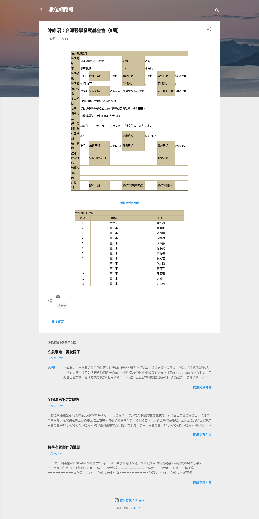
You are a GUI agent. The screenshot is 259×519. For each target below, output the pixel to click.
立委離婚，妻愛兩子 (64, 352)
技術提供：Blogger (132, 500)
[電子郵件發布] (58, 298)
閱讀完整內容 (202, 387)
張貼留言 (58, 321)
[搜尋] (217, 11)
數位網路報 (61, 10)
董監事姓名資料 (129, 202)
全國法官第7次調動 (63, 399)
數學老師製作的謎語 (64, 447)
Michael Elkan (137, 508)
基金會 (62, 306)
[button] (209, 30)
